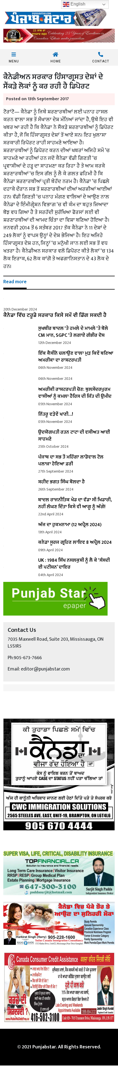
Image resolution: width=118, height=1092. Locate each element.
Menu (14, 61)
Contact (100, 61)
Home (55, 61)
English (77, 4)
